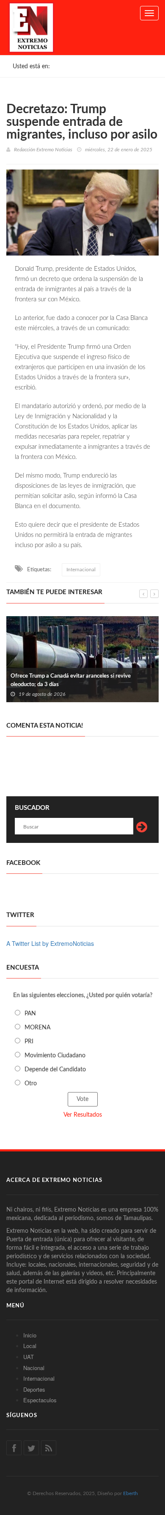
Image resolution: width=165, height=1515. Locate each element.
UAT (28, 1357)
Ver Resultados (82, 1115)
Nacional (33, 1368)
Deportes (34, 1389)
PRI (29, 1042)
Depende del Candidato (55, 1070)
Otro (31, 1084)
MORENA (37, 1028)
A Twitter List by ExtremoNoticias (50, 943)
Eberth (130, 1493)
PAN (30, 1014)
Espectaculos (40, 1400)
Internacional (81, 569)
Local (29, 1346)
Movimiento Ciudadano (55, 1056)
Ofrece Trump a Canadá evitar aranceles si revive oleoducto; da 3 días (71, 680)
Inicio (29, 1335)
